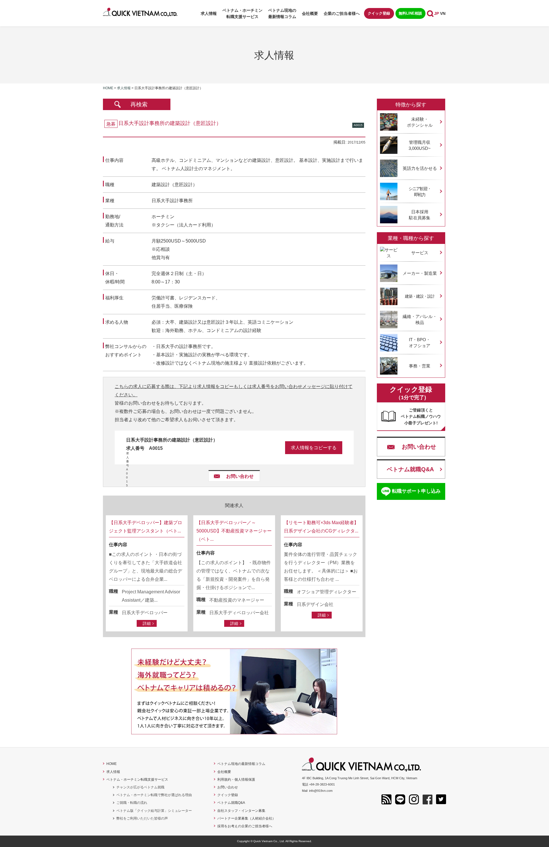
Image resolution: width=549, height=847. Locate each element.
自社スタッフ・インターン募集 (241, 811)
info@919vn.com (321, 790)
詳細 (147, 623)
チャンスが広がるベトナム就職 (140, 787)
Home (108, 88)
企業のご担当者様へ (342, 13)
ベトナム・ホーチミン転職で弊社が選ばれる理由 (154, 795)
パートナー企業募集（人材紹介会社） (246, 818)
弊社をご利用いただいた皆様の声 (142, 818)
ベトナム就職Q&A (410, 469)
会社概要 (310, 13)
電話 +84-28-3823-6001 (318, 784)
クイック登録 (379, 13)
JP (436, 13)
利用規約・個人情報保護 (236, 780)
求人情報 (209, 13)
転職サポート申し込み (416, 491)
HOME (111, 764)
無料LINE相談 (410, 13)
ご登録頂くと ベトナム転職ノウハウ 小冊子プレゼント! (421, 416)
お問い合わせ (240, 476)
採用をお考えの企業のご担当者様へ (244, 826)
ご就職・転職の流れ (131, 803)
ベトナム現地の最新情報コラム (282, 13)
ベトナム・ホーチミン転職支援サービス (137, 780)
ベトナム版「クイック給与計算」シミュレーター (154, 811)
